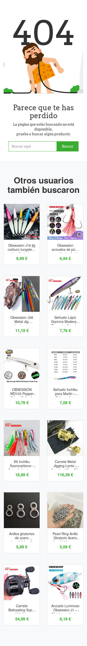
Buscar (67, 146)
